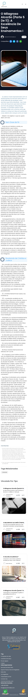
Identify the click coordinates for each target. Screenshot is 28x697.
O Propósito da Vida (6, 656)
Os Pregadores (4, 674)
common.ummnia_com (7, 681)
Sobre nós (3, 672)
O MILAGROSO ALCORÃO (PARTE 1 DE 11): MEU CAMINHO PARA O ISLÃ (14, 523)
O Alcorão (4, 472)
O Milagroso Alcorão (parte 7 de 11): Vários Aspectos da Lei (13, 591)
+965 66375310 (4, 685)
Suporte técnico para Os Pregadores (10, 669)
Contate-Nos (4, 679)
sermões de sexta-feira (7, 667)
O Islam (3, 663)
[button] (25, 4)
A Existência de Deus (6, 658)
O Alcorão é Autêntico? (10, 557)
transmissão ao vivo (6, 676)
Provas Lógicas (4, 661)
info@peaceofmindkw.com (8, 687)
